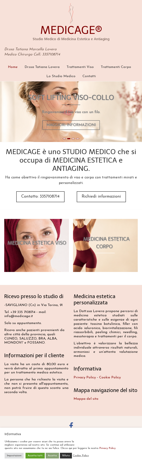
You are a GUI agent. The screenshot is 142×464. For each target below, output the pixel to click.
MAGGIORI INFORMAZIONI (71, 125)
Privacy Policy (85, 377)
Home (13, 67)
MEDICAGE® (71, 30)
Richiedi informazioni (101, 196)
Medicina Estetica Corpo (106, 242)
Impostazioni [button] (14, 455)
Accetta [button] (52, 455)
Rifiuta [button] (66, 455)
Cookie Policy (110, 377)
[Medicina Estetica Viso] (36, 221)
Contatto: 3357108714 (40, 196)
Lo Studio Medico (60, 76)
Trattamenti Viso (80, 67)
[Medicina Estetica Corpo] (105, 221)
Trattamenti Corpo (116, 67)
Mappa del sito (86, 399)
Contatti (89, 76)
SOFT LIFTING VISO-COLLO (71, 97)
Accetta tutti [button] (35, 455)
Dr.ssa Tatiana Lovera (42, 67)
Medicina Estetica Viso (36, 243)
